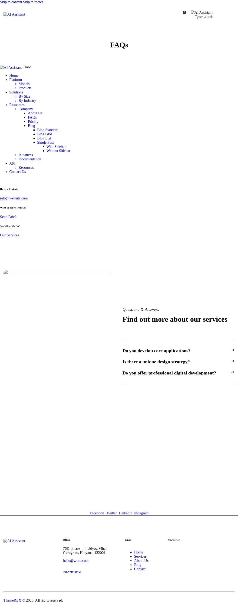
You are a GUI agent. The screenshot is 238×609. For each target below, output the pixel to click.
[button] (178, 350)
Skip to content (11, 2)
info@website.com (14, 198)
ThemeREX (12, 600)
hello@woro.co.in (76, 561)
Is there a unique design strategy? (156, 361)
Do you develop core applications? (156, 350)
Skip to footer (33, 2)
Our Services (9, 235)
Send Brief (8, 217)
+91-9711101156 (72, 572)
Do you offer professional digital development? (169, 372)
